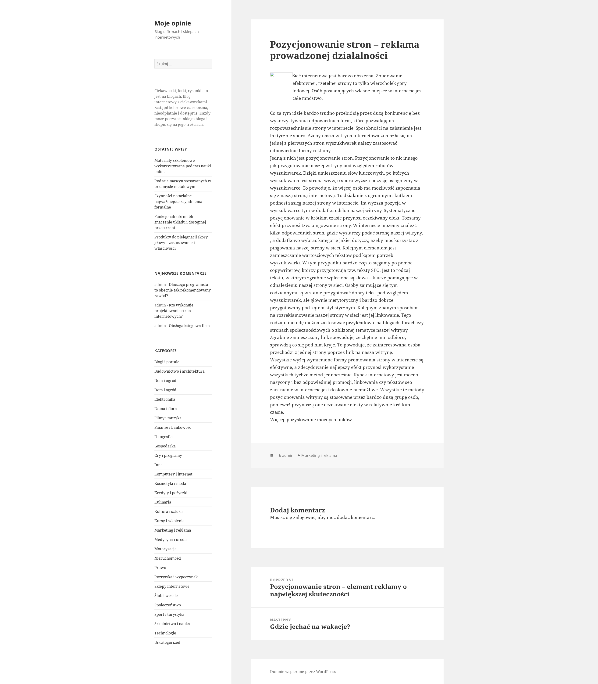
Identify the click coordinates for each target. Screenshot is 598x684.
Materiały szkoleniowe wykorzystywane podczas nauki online (182, 166)
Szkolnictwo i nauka (172, 623)
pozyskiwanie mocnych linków (319, 420)
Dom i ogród (165, 380)
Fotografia (163, 436)
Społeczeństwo (167, 605)
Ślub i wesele (166, 595)
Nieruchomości (167, 558)
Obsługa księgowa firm (189, 325)
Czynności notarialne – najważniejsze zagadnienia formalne (178, 201)
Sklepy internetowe (171, 586)
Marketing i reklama (172, 530)
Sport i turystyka (169, 614)
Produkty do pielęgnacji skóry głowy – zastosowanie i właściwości (181, 242)
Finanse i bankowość (172, 427)
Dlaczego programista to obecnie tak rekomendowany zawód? (182, 290)
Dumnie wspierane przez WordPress (303, 671)
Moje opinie (172, 23)
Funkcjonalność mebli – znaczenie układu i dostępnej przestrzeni (180, 222)
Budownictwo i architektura (179, 371)
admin (287, 455)
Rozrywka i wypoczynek (176, 577)
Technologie (165, 633)
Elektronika (164, 399)
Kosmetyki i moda (170, 483)
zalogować (304, 517)
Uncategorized (167, 642)
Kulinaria (162, 502)
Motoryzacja (165, 548)
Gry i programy (168, 455)
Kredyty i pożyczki (170, 492)
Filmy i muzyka (168, 418)
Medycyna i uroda (170, 539)
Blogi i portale (166, 361)
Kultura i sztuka (168, 511)
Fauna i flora (165, 408)
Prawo (160, 567)
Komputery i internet (173, 474)
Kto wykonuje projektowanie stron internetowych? (173, 310)
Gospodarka (165, 446)
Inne (158, 464)
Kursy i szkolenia (169, 520)
